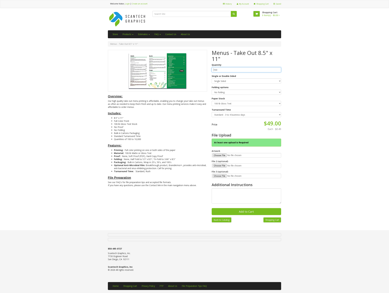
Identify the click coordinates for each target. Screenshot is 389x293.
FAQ (156, 34)
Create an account (139, 3)
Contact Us (170, 34)
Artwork (216, 151)
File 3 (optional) (220, 171)
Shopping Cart (262, 4)
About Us (185, 34)
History (228, 4)
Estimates (143, 34)
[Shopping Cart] (256, 14)
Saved (278, 4)
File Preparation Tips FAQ (194, 286)
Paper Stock (218, 98)
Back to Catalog (221, 219)
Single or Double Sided (224, 76)
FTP (162, 286)
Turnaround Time (221, 109)
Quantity (216, 64)
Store (115, 34)
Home (116, 286)
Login (127, 3)
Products (127, 34)
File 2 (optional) (220, 161)
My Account (244, 4)
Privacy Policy (148, 286)
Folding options (220, 87)
